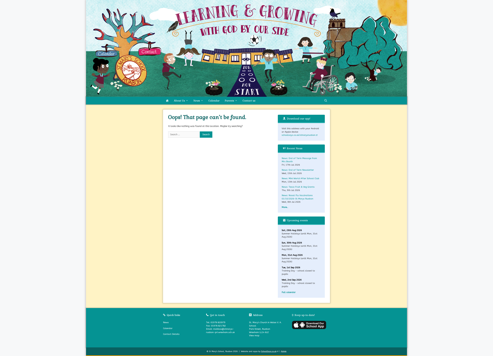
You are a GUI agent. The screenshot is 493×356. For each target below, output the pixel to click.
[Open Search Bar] (325, 100)
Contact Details (171, 334)
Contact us (249, 100)
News (196, 100)
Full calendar (289, 292)
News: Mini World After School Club (300, 178)
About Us (179, 100)
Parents (229, 100)
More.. (285, 207)
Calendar (214, 100)
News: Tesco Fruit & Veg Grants (298, 187)
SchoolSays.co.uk (268, 351)
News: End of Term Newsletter (298, 170)
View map (254, 335)
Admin (283, 351)
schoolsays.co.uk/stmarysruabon (298, 135)
